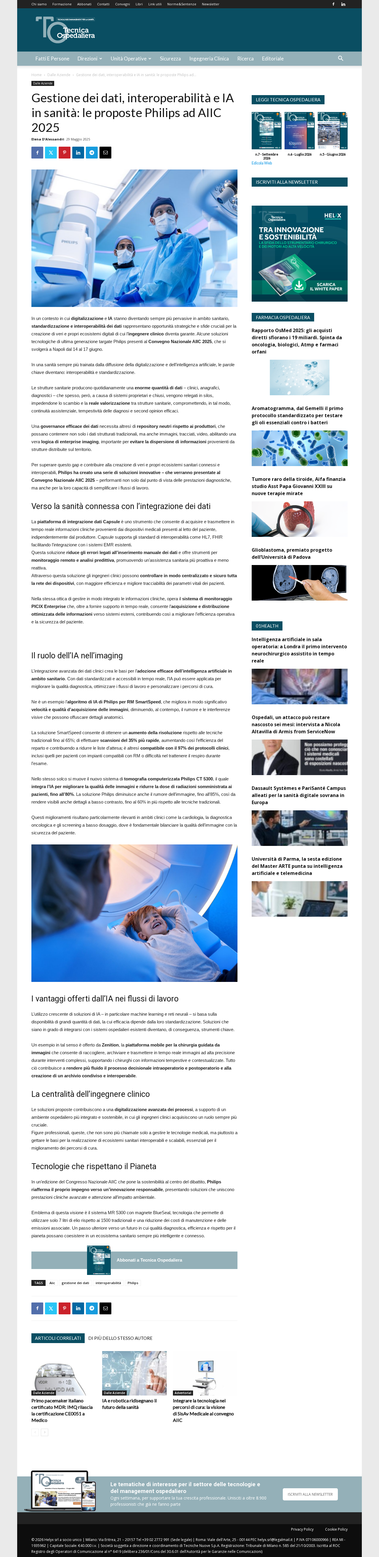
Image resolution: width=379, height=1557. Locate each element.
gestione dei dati (75, 1283)
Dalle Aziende (58, 74)
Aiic (52, 1283)
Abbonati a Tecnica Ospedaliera (149, 1259)
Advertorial (183, 1393)
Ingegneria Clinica (209, 58)
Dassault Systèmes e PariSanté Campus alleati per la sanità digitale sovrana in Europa (299, 795)
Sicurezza (170, 58)
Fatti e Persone (52, 58)
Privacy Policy (302, 1529)
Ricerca (245, 58)
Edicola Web (262, 163)
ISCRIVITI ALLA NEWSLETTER (310, 1494)
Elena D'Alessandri (47, 139)
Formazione (62, 4)
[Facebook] (333, 4)
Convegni (122, 4)
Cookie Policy (336, 1529)
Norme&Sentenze (181, 4)
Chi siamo (39, 4)
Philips (133, 1283)
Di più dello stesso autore (120, 1338)
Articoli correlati (58, 1338)
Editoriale (273, 58)
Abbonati (84, 4)
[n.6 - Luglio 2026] (299, 132)
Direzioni (87, 58)
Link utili (155, 4)
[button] (340, 59)
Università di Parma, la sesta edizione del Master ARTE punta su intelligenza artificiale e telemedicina (297, 866)
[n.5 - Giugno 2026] (333, 132)
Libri (139, 4)
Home (36, 74)
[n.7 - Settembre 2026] (99, 1260)
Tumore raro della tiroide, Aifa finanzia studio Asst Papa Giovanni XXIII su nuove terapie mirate (299, 486)
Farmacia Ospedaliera (283, 317)
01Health (267, 625)
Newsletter (210, 4)
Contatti (103, 4)
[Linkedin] (343, 4)
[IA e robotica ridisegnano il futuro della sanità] (134, 1373)
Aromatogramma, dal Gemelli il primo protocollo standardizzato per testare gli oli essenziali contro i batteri (297, 415)
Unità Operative (129, 58)
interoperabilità (108, 1283)
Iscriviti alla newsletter (287, 182)
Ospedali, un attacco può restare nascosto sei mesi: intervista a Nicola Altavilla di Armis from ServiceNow (296, 724)
